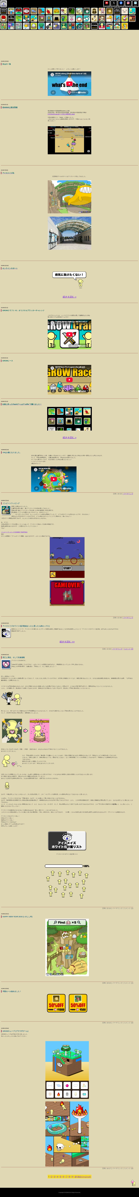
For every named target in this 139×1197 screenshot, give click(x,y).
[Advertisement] (69, 46)
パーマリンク (128, 494)
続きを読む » (69, 296)
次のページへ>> (84, 1176)
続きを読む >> (67, 641)
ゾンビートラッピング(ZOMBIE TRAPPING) (14, 532)
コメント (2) (128, 649)
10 (76, 1176)
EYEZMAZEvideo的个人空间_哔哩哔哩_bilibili (61, 114)
